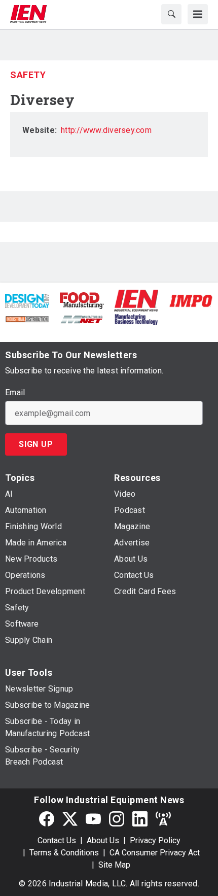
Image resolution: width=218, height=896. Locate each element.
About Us (103, 840)
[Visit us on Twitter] (70, 818)
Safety (28, 75)
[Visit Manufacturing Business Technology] (136, 319)
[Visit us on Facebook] (46, 818)
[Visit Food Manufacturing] (82, 300)
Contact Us (57, 840)
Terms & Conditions (64, 852)
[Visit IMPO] (191, 300)
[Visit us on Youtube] (93, 818)
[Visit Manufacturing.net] (82, 319)
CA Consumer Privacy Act (155, 852)
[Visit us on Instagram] (116, 818)
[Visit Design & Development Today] (27, 300)
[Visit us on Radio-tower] (163, 818)
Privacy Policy (155, 840)
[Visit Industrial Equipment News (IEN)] (136, 300)
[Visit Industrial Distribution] (27, 319)
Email (15, 393)
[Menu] (198, 14)
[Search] (171, 14)
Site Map (114, 865)
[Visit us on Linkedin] (140, 818)
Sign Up (36, 444)
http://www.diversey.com (106, 130)
